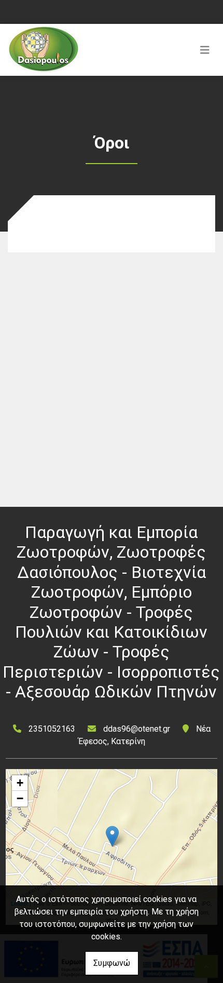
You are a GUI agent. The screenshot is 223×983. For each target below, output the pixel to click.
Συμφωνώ (111, 963)
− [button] (20, 798)
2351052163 (52, 729)
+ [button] (20, 782)
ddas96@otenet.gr (136, 729)
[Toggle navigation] (205, 50)
